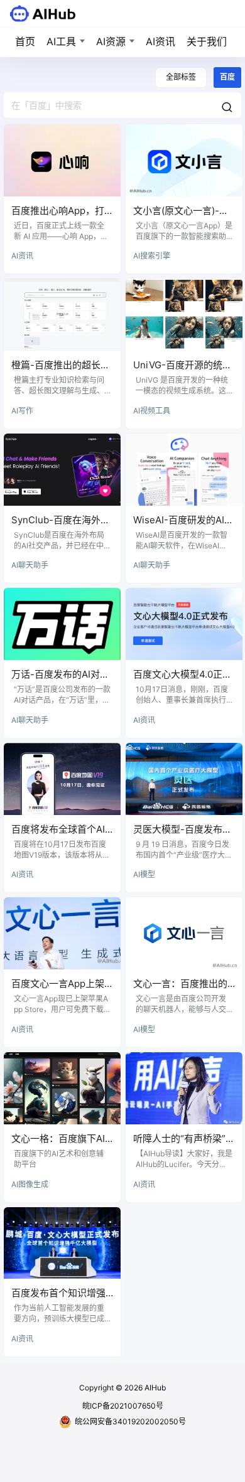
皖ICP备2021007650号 (122, 1405)
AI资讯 (160, 41)
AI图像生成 (29, 1184)
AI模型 (144, 874)
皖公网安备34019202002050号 (130, 1421)
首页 (25, 41)
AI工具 (61, 41)
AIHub (154, 1387)
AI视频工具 (151, 410)
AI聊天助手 (29, 565)
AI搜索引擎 (151, 255)
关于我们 (207, 41)
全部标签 (181, 77)
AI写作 (22, 410)
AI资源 (111, 41)
